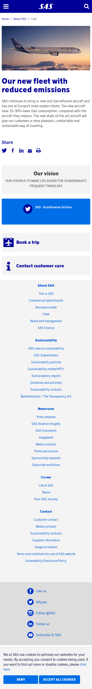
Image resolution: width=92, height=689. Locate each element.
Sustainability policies (46, 362)
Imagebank (46, 437)
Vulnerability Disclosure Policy (46, 561)
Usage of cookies (46, 547)
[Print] (38, 151)
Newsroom (46, 409)
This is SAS (46, 294)
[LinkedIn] (21, 151)
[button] (6, 6)
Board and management (46, 321)
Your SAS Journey (46, 499)
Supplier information (46, 540)
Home (5, 19)
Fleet (46, 314)
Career (46, 477)
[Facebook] (12, 151)
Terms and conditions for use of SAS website (46, 554)
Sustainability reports (46, 376)
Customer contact (46, 520)
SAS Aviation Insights (46, 424)
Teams (46, 492)
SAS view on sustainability (46, 348)
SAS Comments (46, 431)
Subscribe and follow (46, 465)
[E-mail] (30, 151)
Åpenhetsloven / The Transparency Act (46, 396)
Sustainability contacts (46, 389)
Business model (46, 307)
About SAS (19, 19)
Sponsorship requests (46, 458)
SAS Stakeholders (46, 355)
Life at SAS (46, 485)
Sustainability (46, 340)
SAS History (46, 328)
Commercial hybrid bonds (46, 300)
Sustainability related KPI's (46, 369)
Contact (46, 511)
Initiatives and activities (46, 383)
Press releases (46, 417)
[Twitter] (4, 151)
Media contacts (46, 444)
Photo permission (46, 451)
